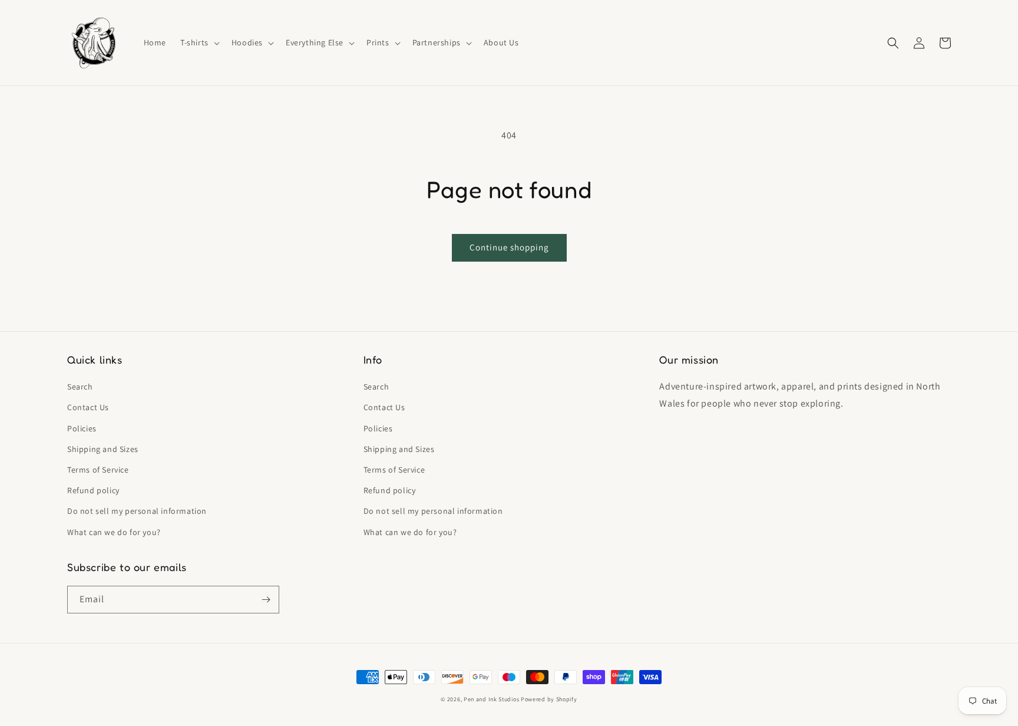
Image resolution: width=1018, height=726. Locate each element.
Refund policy (93, 490)
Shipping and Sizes (102, 449)
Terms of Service (98, 469)
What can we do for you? (114, 532)
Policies (82, 428)
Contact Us (88, 407)
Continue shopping (509, 247)
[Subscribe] (266, 599)
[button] (198, 42)
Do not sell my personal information (137, 511)
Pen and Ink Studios (491, 699)
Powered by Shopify (549, 699)
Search (80, 386)
